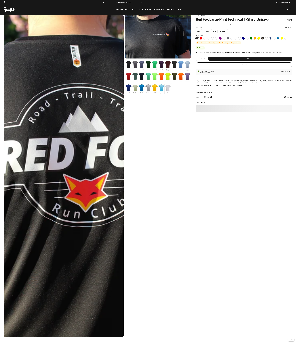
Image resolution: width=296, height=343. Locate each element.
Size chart (289, 27)
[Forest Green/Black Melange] (239, 38)
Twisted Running (200, 15)
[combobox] (284, 2)
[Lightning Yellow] (258, 38)
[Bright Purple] (220, 38)
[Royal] (270, 38)
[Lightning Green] (251, 38)
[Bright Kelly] (216, 38)
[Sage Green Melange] (274, 38)
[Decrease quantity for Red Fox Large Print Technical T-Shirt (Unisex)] (197, 59)
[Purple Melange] (266, 38)
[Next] (141, 2)
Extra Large (223, 31)
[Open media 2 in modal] (158, 37)
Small (198, 31)
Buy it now (244, 65)
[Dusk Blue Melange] (235, 38)
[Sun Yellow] (282, 38)
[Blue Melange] (208, 38)
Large (214, 31)
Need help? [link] (289, 97)
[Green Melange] (247, 38)
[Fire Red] (201, 38)
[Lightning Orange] (255, 38)
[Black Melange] (205, 38)
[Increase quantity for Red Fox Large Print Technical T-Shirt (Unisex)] (205, 59)
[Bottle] (212, 38)
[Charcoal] (228, 38)
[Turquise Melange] (285, 38)
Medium (207, 31)
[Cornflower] (231, 38)
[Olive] (262, 38)
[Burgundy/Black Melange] (224, 38)
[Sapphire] (278, 38)
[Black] (197, 38)
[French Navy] (243, 38)
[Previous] (103, 2)
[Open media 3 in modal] (158, 77)
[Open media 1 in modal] (64, 178)
